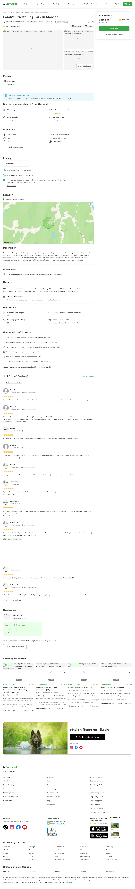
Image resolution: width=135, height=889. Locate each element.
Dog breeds (88, 4)
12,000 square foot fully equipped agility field (46, 688)
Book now (114, 28)
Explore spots (52, 785)
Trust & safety (8, 785)
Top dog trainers (74, 4)
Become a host (101, 4)
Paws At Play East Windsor (112, 687)
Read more (57, 300)
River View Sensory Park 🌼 (80, 687)
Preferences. (70, 882)
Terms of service (9, 789)
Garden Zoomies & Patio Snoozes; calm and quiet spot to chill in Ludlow (16, 689)
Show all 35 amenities (14, 147)
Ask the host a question (15, 647)
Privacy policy (8, 793)
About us (6, 781)
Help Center (7, 801)
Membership (51, 789)
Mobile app (51, 805)
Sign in (116, 4)
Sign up (127, 4)
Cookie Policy (19, 882)
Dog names (45, 4)
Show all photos (84, 66)
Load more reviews (13, 600)
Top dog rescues (59, 4)
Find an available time (114, 35)
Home (49, 781)
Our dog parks (25, 4)
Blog (36, 4)
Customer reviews (53, 797)
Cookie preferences (10, 797)
